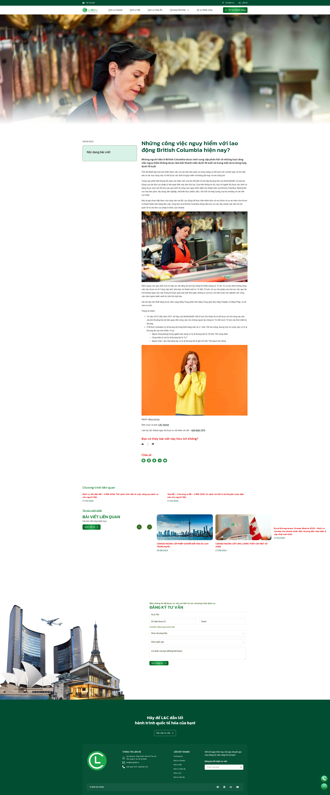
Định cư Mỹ (135, 10)
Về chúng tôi (178, 756)
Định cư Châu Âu (155, 10)
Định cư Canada (115, 10)
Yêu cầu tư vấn (163, 733)
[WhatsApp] (154, 460)
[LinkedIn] (149, 460)
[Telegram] (160, 460)
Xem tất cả (90, 527)
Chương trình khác (178, 10)
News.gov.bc (154, 419)
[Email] (165, 460)
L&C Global (163, 425)
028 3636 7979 (198, 430)
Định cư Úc (177, 773)
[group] (185, 533)
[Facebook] (143, 460)
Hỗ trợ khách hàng (237, 10)
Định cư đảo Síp (179, 777)
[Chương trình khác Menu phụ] (188, 10)
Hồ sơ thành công (204, 10)
